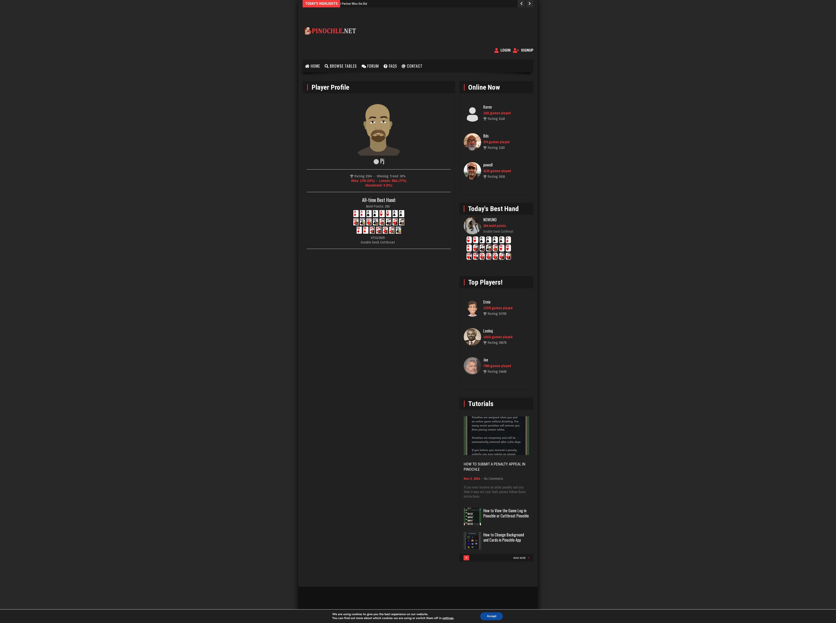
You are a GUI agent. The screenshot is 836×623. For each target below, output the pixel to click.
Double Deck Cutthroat (498, 231)
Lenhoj (488, 331)
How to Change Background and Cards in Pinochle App (503, 537)
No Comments (493, 478)
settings (447, 618)
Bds (486, 136)
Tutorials (481, 404)
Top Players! (485, 282)
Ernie (486, 302)
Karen (487, 107)
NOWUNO (490, 219)
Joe (485, 360)
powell (488, 165)
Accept (491, 616)
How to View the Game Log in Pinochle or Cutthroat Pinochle (506, 513)
